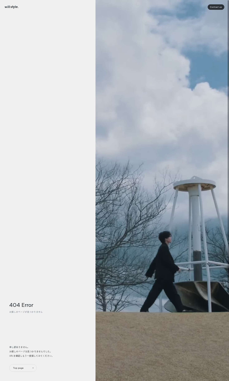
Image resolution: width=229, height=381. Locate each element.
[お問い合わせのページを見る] (216, 7)
